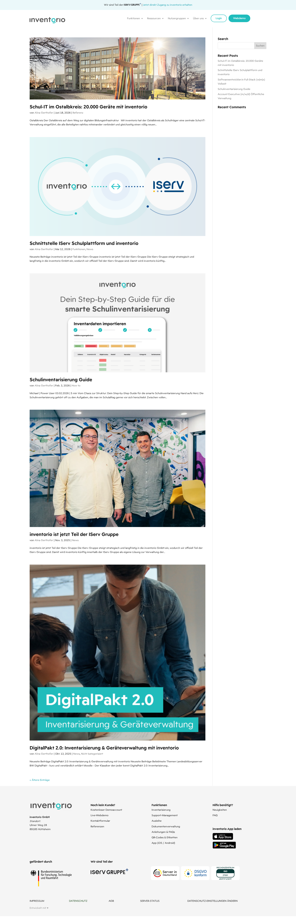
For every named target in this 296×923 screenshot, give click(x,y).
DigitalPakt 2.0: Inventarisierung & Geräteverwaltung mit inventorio (104, 748)
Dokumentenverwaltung (166, 826)
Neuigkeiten (220, 809)
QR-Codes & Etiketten (164, 837)
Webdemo (239, 18)
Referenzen (97, 826)
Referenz (78, 112)
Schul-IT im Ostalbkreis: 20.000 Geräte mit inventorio (88, 107)
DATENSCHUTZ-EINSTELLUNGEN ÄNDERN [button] (212, 900)
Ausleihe (157, 820)
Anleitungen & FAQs (163, 831)
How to (76, 385)
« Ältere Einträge (40, 780)
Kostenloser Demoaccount (106, 809)
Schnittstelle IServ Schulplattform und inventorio (84, 243)
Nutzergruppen (177, 18)
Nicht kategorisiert (92, 753)
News (90, 249)
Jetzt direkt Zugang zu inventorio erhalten (167, 4)
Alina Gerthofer (44, 112)
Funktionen (78, 249)
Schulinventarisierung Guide (61, 380)
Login (219, 18)
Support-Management (165, 815)
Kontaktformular (100, 820)
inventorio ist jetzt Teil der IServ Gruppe (74, 534)
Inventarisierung (161, 809)
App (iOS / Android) (163, 842)
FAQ (215, 815)
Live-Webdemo (99, 815)
